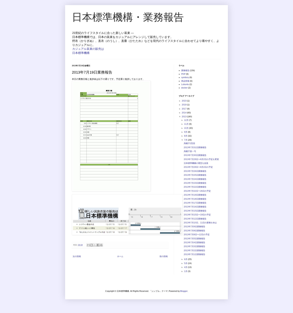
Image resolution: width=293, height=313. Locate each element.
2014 (184, 113)
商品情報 (185, 81)
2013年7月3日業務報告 (194, 246)
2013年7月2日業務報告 (194, 250)
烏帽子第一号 (190, 151)
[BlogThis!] (91, 245)
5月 (186, 263)
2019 (184, 105)
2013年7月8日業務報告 (194, 230)
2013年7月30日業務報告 (195, 155)
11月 (186, 124)
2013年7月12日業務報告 (195, 219)
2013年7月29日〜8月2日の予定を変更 (201, 159)
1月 (186, 271)
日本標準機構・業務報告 (128, 17)
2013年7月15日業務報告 (195, 211)
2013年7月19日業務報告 (195, 195)
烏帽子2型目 (189, 143)
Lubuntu (185, 84)
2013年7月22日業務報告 (195, 187)
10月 (186, 128)
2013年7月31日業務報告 (195, 147)
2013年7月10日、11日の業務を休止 (200, 222)
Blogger (183, 291)
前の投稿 (164, 256)
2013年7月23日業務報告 (195, 183)
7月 (186, 140)
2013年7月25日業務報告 (195, 175)
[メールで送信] (88, 245)
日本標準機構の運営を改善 (196, 163)
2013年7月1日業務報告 (194, 254)
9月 (186, 132)
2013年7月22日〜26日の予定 (197, 191)
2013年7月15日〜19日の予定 (197, 215)
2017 (184, 109)
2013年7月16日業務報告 (195, 207)
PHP (183, 74)
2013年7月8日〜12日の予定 (197, 234)
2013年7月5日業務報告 (194, 238)
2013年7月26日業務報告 (195, 171)
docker (184, 88)
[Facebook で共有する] (98, 245)
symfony (185, 77)
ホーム (120, 256)
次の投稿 (77, 256)
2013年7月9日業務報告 (194, 226)
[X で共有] (94, 245)
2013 (184, 116)
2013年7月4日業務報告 (194, 242)
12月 (186, 120)
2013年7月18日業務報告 (195, 199)
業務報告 (185, 70)
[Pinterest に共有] (101, 245)
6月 (186, 259)
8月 (186, 136)
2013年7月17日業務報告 (195, 203)
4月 (186, 267)
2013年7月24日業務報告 (195, 179)
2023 (184, 101)
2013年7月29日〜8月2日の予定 (198, 167)
